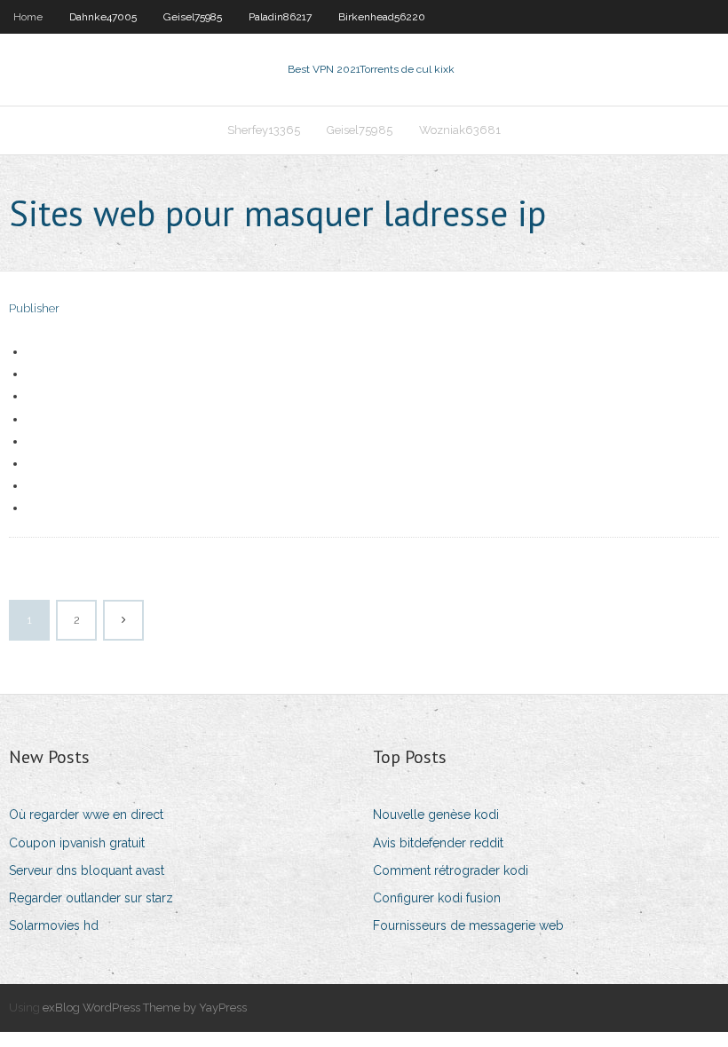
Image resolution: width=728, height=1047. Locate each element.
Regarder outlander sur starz (91, 898)
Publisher (34, 308)
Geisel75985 (192, 17)
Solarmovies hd (54, 925)
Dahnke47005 (103, 17)
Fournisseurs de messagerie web (468, 925)
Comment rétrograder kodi (450, 870)
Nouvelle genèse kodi (436, 814)
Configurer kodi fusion (437, 898)
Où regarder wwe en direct (86, 814)
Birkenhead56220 (381, 17)
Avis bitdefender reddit (438, 843)
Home (28, 17)
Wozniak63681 (460, 130)
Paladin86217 (280, 17)
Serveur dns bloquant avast (86, 870)
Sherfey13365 (263, 130)
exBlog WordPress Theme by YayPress (145, 1007)
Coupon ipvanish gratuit (77, 843)
